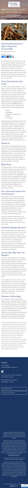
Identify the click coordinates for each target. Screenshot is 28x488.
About (3, 13)
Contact (3, 23)
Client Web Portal (7, 388)
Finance (4, 54)
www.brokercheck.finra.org (14, 455)
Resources (4, 19)
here (22, 459)
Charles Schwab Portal (8, 392)
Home (3, 9)
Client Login (4, 26)
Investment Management (8, 16)
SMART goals (16, 103)
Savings (9, 54)
